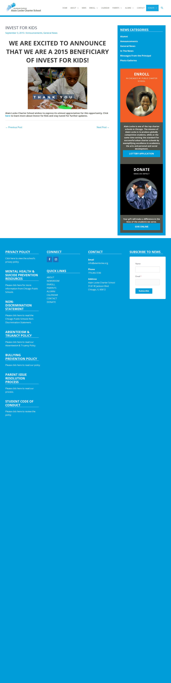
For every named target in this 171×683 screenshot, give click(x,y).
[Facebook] (49, 259)
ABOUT (73, 8)
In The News (126, 50)
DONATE (151, 8)
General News (50, 32)
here (7, 115)
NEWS (84, 8)
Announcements (34, 32)
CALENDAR (105, 8)
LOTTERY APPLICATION (141, 153)
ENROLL (92, 8)
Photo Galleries (128, 60)
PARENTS (115, 8)
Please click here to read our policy (22, 365)
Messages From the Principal (135, 55)
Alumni (124, 36)
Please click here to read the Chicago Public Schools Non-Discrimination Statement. (19, 319)
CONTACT (141, 8)
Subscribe (144, 291)
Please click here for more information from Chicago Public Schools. (21, 289)
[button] (162, 8)
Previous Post (14, 127)
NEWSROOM (53, 280)
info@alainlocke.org (98, 263)
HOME (65, 8)
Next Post (103, 127)
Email (138, 276)
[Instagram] (56, 259)
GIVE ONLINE (141, 226)
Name (138, 264)
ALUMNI (128, 8)
